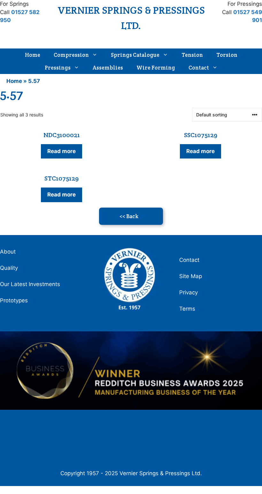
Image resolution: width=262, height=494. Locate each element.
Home (32, 54)
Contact (199, 67)
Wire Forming (155, 67)
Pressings (58, 67)
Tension (192, 54)
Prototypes (14, 300)
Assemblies (108, 67)
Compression (71, 54)
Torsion (226, 54)
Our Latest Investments (30, 284)
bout (10, 251)
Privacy (188, 292)
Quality (9, 268)
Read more (61, 151)
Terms (187, 309)
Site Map (190, 276)
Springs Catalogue (135, 54)
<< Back (128, 216)
